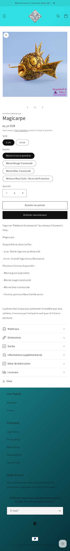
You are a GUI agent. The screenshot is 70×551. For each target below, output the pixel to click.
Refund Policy (13, 447)
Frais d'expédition (21, 130)
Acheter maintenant (35, 215)
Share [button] (9, 381)
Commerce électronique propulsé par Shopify (43, 545)
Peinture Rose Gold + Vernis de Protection (27, 179)
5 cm (8, 142)
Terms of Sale (13, 463)
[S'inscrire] (59, 511)
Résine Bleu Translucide (18, 171)
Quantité (7, 186)
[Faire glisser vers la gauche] (27, 107)
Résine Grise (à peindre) (18, 156)
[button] (4, 16)
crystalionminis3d (23, 545)
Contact (10, 410)
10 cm (22, 142)
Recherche (12, 403)
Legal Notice (13, 432)
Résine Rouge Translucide (19, 163)
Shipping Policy (14, 455)
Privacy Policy (13, 439)
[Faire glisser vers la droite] (42, 107)
